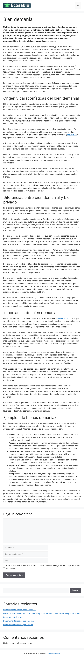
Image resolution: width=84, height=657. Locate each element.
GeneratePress (54, 653)
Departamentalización (13, 617)
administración (61, 318)
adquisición (72, 135)
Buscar (75, 590)
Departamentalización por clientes (18, 625)
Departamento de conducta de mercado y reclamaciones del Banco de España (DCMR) (41, 613)
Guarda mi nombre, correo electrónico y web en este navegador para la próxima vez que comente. (43, 566)
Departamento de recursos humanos (19, 610)
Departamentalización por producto (18, 621)
